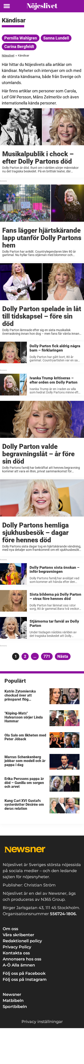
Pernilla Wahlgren (20, 38)
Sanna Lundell (56, 38)
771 (47, 656)
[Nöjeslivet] (42, 6)
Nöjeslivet (8, 55)
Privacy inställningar (42, 1021)
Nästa (62, 656)
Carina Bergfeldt (19, 46)
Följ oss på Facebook (24, 973)
